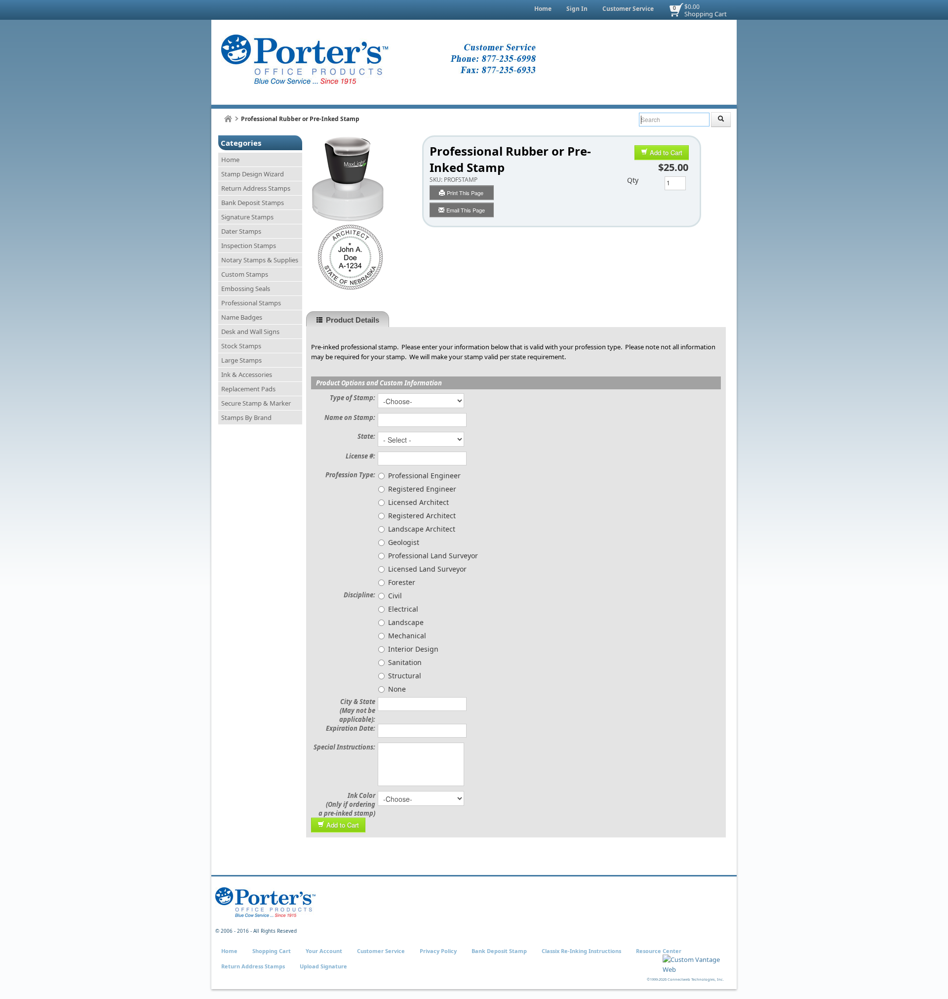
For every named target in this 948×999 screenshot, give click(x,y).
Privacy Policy (438, 951)
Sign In (577, 8)
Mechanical (407, 635)
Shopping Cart (705, 13)
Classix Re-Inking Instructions (581, 951)
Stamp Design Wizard (252, 173)
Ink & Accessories (246, 374)
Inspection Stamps (248, 245)
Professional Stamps (251, 302)
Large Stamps (241, 360)
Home (543, 8)
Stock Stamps (241, 345)
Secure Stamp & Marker (256, 403)
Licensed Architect (418, 502)
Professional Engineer (424, 475)
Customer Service (628, 8)
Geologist (403, 542)
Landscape (406, 622)
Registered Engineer (422, 489)
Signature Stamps (247, 216)
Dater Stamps (241, 231)
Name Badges (241, 317)
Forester (401, 582)
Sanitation (405, 662)
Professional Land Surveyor (433, 555)
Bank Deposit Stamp (499, 951)
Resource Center (658, 951)
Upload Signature (323, 966)
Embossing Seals (245, 288)
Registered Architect (422, 515)
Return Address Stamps (255, 188)
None (397, 689)
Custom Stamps (244, 274)
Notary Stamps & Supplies (259, 259)
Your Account (324, 951)
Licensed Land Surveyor (427, 569)
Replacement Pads (248, 388)
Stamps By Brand (246, 417)
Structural (404, 675)
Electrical (403, 609)
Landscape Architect (421, 529)
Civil (395, 595)
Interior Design (413, 649)
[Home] (228, 119)
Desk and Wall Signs (250, 331)
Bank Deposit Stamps (252, 202)
